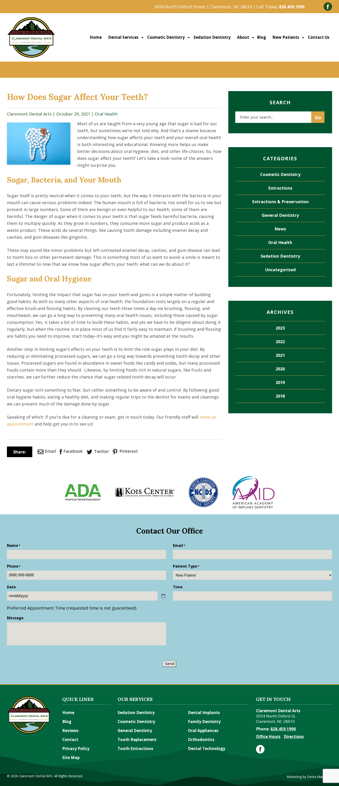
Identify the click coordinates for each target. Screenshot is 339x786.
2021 (280, 355)
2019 (280, 382)
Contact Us (318, 37)
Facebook (73, 451)
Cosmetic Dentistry (165, 37)
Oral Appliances (203, 730)
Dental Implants (204, 712)
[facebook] (260, 749)
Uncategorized (280, 269)
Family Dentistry (204, 721)
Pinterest (128, 451)
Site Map (71, 757)
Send (169, 663)
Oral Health (106, 114)
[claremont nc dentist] (31, 19)
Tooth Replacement (137, 739)
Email (50, 451)
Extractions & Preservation (280, 201)
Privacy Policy (75, 748)
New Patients (285, 37)
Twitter (101, 451)
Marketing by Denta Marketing (309, 776)
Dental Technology (206, 748)
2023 (280, 328)
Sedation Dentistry (212, 37)
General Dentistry (280, 215)
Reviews (70, 730)
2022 (280, 341)
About (242, 37)
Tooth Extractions (135, 748)
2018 (280, 396)
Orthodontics (201, 739)
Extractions (280, 188)
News (280, 229)
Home (96, 37)
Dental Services (122, 37)
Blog (261, 37)
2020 (280, 369)
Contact (70, 739)
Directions (294, 736)
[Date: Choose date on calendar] (163, 596)
